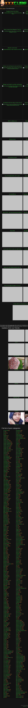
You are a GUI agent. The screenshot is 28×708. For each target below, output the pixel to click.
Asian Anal (5, 481)
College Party (5, 634)
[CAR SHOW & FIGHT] (12, 166)
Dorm (17, 433)
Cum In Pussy (6, 666)
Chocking (5, 611)
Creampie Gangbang (7, 652)
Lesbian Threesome (19, 669)
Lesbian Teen (18, 667)
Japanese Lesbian (19, 625)
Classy (4, 620)
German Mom (18, 542)
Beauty (4, 533)
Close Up (5, 624)
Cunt (4, 679)
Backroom (5, 516)
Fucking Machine (19, 524)
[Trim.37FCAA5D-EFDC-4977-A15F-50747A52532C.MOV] (12, 184)
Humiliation (18, 599)
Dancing (5, 684)
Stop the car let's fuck (12, 47)
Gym (17, 565)
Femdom (17, 490)
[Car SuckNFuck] (12, 203)
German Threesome (19, 544)
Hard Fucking (18, 576)
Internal (17, 611)
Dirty (4, 692)
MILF (17, 676)
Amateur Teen (6, 448)
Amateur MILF (6, 447)
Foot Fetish (18, 510)
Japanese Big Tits (19, 622)
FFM (17, 472)
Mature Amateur (19, 697)
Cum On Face (6, 670)
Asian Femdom (6, 485)
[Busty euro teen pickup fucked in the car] (12, 276)
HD (16, 566)
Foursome (18, 513)
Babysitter (5, 515)
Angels (4, 470)
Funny (17, 526)
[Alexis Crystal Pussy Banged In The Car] (12, 38)
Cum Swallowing (6, 674)
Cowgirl (4, 647)
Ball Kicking (5, 520)
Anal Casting (5, 456)
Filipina (17, 497)
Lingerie (17, 670)
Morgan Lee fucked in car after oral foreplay (12, 84)
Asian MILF (5, 489)
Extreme (17, 471)
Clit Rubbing (5, 622)
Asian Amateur (6, 480)
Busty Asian (5, 581)
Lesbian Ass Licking (19, 656)
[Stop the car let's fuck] (12, 56)
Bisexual (5, 549)
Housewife (18, 595)
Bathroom (5, 530)
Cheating (5, 606)
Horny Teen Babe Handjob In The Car (12, 285)
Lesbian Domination (19, 657)
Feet (17, 488)
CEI (4, 590)
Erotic (17, 460)
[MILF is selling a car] (12, 129)
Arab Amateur (5, 476)
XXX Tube (2, 8)
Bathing (4, 529)
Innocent (17, 607)
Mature (17, 694)
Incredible (18, 604)
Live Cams (18, 671)
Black (4, 553)
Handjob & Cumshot (19, 575)
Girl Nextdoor (18, 548)
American (5, 453)
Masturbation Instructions (20, 692)
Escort (17, 461)
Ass (4, 493)
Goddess (17, 554)
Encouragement (19, 458)
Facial (17, 476)
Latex (17, 648)
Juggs (17, 634)
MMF (17, 683)
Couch (4, 643)
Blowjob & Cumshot (7, 563)
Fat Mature (18, 485)
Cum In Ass (5, 663)
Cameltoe (5, 593)
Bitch (4, 551)
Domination (18, 430)
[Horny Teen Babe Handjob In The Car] (12, 294)
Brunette (5, 575)
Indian (17, 606)
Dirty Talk (5, 693)
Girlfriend (17, 549)
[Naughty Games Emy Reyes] (12, 20)
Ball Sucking (5, 522)
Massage (17, 688)
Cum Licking (5, 667)
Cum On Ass (5, 669)
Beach (4, 531)
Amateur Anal (5, 440)
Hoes (17, 584)
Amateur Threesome (7, 449)
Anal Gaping (5, 465)
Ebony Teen (18, 454)
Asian (4, 479)
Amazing (5, 452)
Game (17, 531)
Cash (4, 599)
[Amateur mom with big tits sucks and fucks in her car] (12, 74)
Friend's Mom (18, 521)
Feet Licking (18, 489)
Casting (4, 601)
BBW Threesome (6, 511)
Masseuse (18, 689)
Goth (17, 558)
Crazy (4, 648)
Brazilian (5, 572)
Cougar (4, 644)
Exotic (17, 467)
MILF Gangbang (19, 679)
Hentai (17, 579)
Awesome (5, 504)
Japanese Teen (19, 629)
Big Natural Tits (6, 543)
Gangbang (18, 533)
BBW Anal (5, 507)
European (18, 463)
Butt (4, 585)
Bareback (5, 526)
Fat (16, 483)
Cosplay (5, 640)
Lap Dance (18, 647)
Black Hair (5, 557)
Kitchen (17, 639)
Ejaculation (18, 456)
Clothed (4, 625)
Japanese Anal (18, 621)
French (17, 516)
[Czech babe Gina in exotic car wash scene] (12, 257)
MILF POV (18, 681)
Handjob (17, 574)
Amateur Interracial (6, 444)
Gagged (17, 529)
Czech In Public (6, 683)
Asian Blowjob (6, 484)
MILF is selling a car (12, 120)
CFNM (4, 592)
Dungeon (17, 443)
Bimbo (4, 548)
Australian (5, 503)
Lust (16, 675)
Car (4, 597)
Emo (17, 457)
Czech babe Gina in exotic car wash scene (12, 249)
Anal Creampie (6, 458)
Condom (5, 638)
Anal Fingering (6, 462)
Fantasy (17, 480)
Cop (4, 639)
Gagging (17, 530)
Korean (17, 642)
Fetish (17, 494)
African (4, 438)
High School (18, 583)
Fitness (17, 506)
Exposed (17, 470)
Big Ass (4, 538)
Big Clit (4, 540)
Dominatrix (18, 431)
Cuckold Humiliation (7, 657)
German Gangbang (19, 539)
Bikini (4, 547)
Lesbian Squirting (19, 666)
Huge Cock (18, 598)
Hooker (17, 589)
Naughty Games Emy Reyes (12, 11)
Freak (17, 515)
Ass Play (5, 497)
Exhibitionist (18, 466)
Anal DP (5, 460)
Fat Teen (17, 486)
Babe (4, 513)
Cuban (4, 654)
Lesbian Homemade (19, 660)
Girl (16, 547)
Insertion (17, 608)
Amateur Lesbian (6, 445)
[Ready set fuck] (12, 148)
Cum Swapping (6, 675)
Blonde (4, 560)
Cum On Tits (5, 672)
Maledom (17, 685)
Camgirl (4, 594)
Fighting (17, 495)
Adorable (5, 435)
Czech (4, 681)
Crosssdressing (6, 653)
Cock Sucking (6, 630)
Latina (17, 649)
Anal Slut (5, 467)
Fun (16, 525)
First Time (18, 501)
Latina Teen (18, 651)
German (17, 535)
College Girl (5, 633)
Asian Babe (5, 483)
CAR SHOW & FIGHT (12, 157)
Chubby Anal (5, 615)
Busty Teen (5, 584)
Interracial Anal (18, 613)
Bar (4, 525)
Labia (17, 643)
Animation (5, 471)
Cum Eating (5, 662)
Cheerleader (5, 608)
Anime (4, 472)
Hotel (17, 593)
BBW (4, 506)
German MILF (18, 540)
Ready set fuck (12, 139)
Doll (4, 697)
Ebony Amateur (19, 448)
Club (4, 626)
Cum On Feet (5, 671)
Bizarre (4, 552)
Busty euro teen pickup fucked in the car (12, 267)
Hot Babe (17, 592)
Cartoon (4, 598)
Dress (17, 440)
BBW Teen (5, 510)
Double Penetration (19, 438)
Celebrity (5, 603)
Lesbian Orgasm (19, 665)
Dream (17, 439)
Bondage (5, 565)
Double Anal (18, 434)
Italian (17, 616)
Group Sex (18, 563)
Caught (4, 602)
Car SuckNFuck (12, 194)
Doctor (4, 694)
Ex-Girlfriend (18, 465)
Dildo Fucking (6, 689)
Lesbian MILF (18, 662)
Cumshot (5, 676)
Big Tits (4, 544)
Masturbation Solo (19, 693)
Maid (17, 684)
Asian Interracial (6, 486)
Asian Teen (5, 492)
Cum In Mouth (6, 665)
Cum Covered (6, 660)
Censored (5, 604)
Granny (17, 562)
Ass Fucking (5, 494)
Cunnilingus (5, 678)
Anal (4, 454)
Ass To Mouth (5, 498)
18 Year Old (5, 430)
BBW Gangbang (6, 508)
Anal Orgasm (5, 466)
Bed (4, 534)
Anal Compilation (6, 457)
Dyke (17, 445)
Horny (17, 590)
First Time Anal (18, 502)
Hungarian (18, 601)
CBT (4, 589)
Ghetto (17, 545)
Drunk (17, 442)
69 (3, 434)
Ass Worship (5, 499)
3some (4, 433)
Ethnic (17, 462)
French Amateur (19, 517)
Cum (4, 658)
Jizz (16, 633)
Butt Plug (5, 588)
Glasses (17, 552)
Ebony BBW (18, 451)
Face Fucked (18, 474)
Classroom (5, 619)
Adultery (5, 436)
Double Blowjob (19, 435)
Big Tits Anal (5, 545)
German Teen (18, 543)
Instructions (18, 610)
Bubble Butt (5, 576)
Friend (17, 520)
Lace (17, 644)
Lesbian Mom (18, 663)
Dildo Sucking (6, 690)
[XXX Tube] (13, 3)
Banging (5, 524)
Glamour (17, 551)
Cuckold (5, 656)
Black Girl (5, 556)
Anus (4, 474)
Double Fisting (18, 436)
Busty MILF (5, 583)
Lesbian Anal (18, 654)
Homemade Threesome (20, 588)
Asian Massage (6, 490)
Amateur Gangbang (7, 443)
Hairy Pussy (18, 570)
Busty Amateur (6, 580)
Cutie (4, 680)
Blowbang (5, 561)
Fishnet (17, 503)
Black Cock (5, 554)
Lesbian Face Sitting (19, 658)
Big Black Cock (6, 539)
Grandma (17, 560)
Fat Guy (17, 484)
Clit (4, 621)
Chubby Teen (5, 616)
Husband (17, 602)
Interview (17, 615)
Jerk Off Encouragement (20, 630)
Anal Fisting (5, 463)
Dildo (4, 688)
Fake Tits (17, 479)
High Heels (18, 581)
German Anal (18, 538)
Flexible (17, 508)
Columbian (5, 635)
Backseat (5, 517)
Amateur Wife (5, 451)
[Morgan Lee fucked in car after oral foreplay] (12, 93)
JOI (16, 619)
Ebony (17, 447)
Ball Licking (5, 521)
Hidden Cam (18, 580)
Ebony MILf (18, 453)
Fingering (17, 499)
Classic (4, 617)
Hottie (17, 594)
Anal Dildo (5, 461)
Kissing (17, 638)
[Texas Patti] (12, 239)
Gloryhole (18, 553)
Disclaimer (24, 706)
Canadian (5, 595)
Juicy (17, 635)
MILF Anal (18, 678)
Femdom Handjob (19, 492)
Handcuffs (18, 572)
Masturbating (18, 690)
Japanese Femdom (19, 624)
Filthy (17, 498)
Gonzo (17, 556)
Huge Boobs (18, 597)
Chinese (5, 610)
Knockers (17, 640)
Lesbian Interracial (19, 661)
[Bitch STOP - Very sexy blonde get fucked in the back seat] (12, 221)
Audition (5, 502)
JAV (16, 617)
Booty (4, 569)
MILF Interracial (19, 680)
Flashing (17, 507)
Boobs (4, 566)
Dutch (17, 444)
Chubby (4, 612)
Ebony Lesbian (18, 452)
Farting (17, 481)
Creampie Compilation (7, 651)
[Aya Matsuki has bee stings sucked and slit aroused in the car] (12, 111)
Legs (17, 652)
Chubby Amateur (6, 613)
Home (17, 585)
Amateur (5, 439)
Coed (4, 631)
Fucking (17, 522)
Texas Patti (12, 230)
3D (4, 431)
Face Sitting (18, 475)
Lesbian (17, 653)
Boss (4, 570)
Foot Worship (18, 511)
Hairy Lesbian (18, 569)
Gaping (17, 534)
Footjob (17, 512)
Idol (16, 603)
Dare (4, 685)
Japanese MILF (19, 626)
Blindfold (5, 558)
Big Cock (5, 542)
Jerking (17, 631)
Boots (4, 567)
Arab (4, 475)
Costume (5, 642)
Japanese (18, 620)
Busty (4, 579)
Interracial (18, 612)
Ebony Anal (18, 449)
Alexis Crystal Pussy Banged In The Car (12, 29)
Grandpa (17, 561)
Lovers (17, 672)
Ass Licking (5, 495)
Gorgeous (18, 557)
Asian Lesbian (6, 488)
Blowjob (4, 562)
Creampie (5, 649)
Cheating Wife (6, 607)
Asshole (4, 501)
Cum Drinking (6, 661)
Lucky (17, 674)
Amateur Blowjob (6, 442)
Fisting (17, 504)
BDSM (4, 512)
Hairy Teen (18, 571)
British (4, 574)
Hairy (17, 567)
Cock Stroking (6, 629)
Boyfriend (5, 571)
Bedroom (5, 535)
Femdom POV (18, 493)
